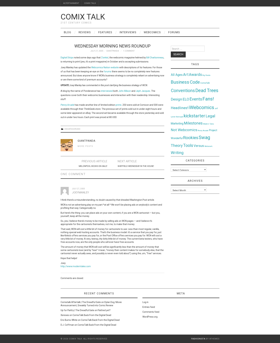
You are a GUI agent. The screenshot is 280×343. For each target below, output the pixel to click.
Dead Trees (206, 90)
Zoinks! (104, 57)
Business (180, 82)
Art (185, 74)
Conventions (183, 90)
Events (196, 99)
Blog (67, 32)
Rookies (190, 137)
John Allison (124, 91)
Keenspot (179, 117)
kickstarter (194, 115)
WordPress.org (150, 316)
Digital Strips (67, 57)
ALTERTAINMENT (71, 3)
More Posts (85, 146)
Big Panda (206, 75)
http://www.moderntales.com (76, 266)
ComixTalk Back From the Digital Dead (92, 315)
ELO (186, 99)
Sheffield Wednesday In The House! (136, 166)
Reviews (85, 32)
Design (176, 99)
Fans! (208, 99)
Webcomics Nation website (105, 67)
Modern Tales (208, 124)
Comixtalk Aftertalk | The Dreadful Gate (81, 302)
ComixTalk (205, 83)
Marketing (177, 123)
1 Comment (129, 51)
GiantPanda (112, 51)
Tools (188, 145)
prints (119, 105)
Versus (199, 146)
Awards (195, 74)
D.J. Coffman (67, 325)
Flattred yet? (104, 310)
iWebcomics (201, 107)
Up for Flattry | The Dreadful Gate (77, 310)
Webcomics (152, 32)
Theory (177, 145)
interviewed (107, 91)
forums (107, 71)
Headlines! (179, 108)
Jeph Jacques (143, 91)
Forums (174, 32)
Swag (204, 137)
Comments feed (150, 312)
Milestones (193, 123)
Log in (145, 302)
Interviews (128, 32)
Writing (177, 152)
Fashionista (198, 339)
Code (195, 82)
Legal (210, 116)
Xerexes (65, 315)
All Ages (177, 75)
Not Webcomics (184, 130)
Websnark (208, 146)
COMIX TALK (90, 3)
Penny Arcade (67, 105)
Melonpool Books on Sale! (93, 166)
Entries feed (148, 307)
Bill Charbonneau (155, 57)
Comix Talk (83, 16)
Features (105, 32)
